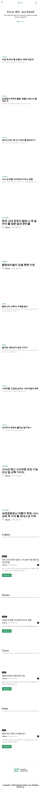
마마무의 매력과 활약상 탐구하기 (16, 427)
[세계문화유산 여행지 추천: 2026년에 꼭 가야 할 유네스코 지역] (20, 494)
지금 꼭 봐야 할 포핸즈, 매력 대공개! (18, 59)
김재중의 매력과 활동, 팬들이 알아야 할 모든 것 (19, 99)
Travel (4, 261)
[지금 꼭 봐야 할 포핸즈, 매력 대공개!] (20, 42)
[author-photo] (3, 227)
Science (5, 176)
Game (4, 304)
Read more (6, 575)
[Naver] (29, 776)
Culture (5, 217)
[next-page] (6, 580)
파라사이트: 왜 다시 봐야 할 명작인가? (19, 140)
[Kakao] (21, 776)
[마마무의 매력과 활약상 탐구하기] (20, 410)
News (4, 345)
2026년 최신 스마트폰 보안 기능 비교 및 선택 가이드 (20, 471)
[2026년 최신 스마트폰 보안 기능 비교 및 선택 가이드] (20, 450)
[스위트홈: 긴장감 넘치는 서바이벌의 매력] (20, 371)
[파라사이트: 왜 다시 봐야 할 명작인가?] (20, 122)
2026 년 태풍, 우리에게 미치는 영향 (17, 179)
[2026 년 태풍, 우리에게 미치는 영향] (20, 161)
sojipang (7, 227)
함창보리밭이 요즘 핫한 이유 (18, 265)
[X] (36, 776)
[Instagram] (14, 776)
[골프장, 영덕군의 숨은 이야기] (20, 330)
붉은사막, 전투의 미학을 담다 (15, 306)
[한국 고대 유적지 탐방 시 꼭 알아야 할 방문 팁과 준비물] (20, 202)
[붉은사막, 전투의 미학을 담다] (20, 289)
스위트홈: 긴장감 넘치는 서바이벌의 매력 (20, 388)
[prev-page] (3, 580)
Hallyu (4, 57)
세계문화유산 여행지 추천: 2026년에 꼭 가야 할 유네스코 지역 (20, 515)
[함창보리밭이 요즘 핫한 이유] (20, 246)
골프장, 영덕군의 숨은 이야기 (15, 347)
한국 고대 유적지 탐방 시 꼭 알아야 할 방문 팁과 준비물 (19, 222)
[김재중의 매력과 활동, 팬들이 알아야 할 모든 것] (20, 81)
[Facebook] (7, 776)
